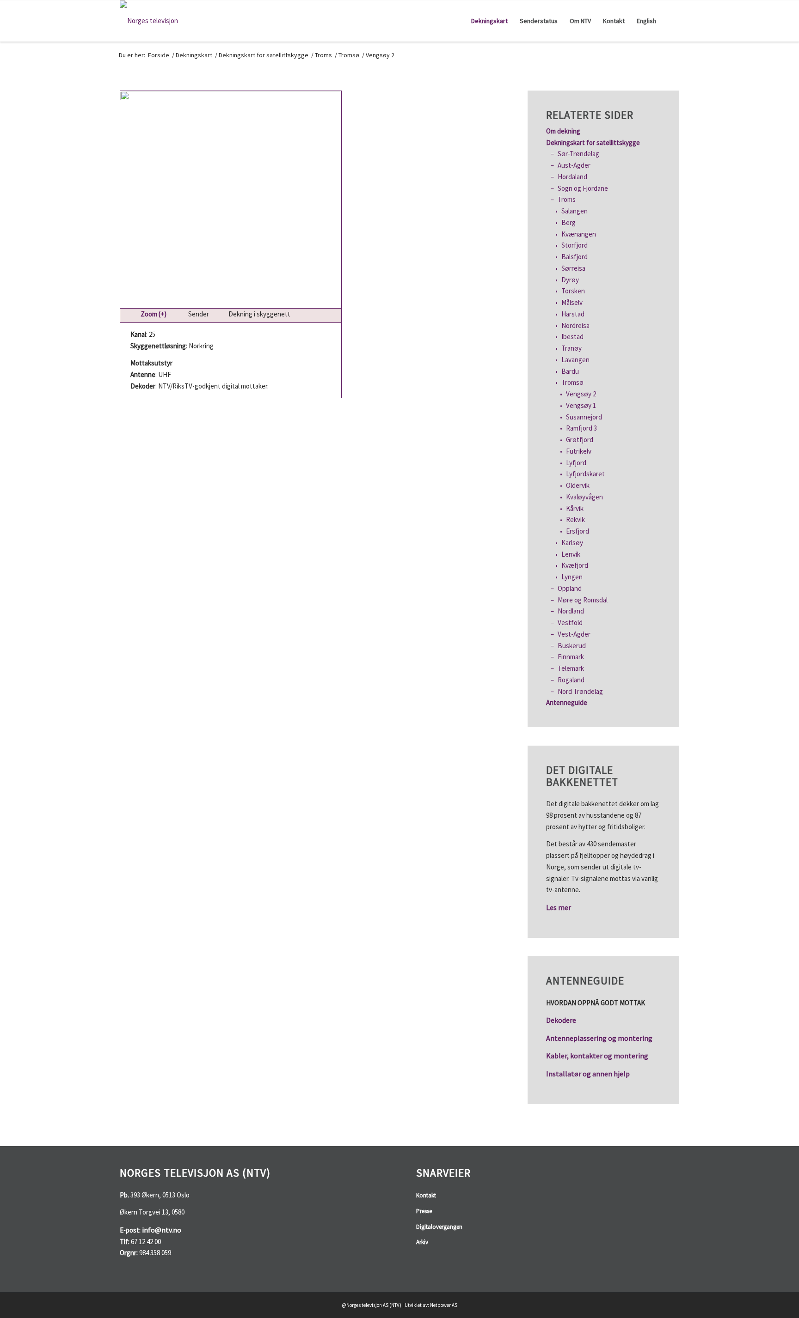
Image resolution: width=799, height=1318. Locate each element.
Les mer (558, 907)
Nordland (571, 611)
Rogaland (571, 679)
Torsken (573, 290)
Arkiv (422, 1242)
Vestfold (570, 622)
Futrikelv (578, 451)
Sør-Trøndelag (578, 153)
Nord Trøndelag (580, 691)
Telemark (571, 668)
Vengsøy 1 (581, 405)
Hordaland (572, 176)
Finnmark (571, 656)
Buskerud (572, 645)
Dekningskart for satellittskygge (593, 142)
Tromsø (572, 382)
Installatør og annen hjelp (588, 1073)
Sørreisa (573, 268)
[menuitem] (489, 20)
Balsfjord (574, 256)
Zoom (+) (153, 314)
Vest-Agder (574, 634)
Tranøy (571, 348)
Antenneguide (566, 702)
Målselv (572, 302)
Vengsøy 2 (581, 393)
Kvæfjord (574, 565)
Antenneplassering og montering (599, 1038)
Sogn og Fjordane (583, 188)
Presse (424, 1211)
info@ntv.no (161, 1229)
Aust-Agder (574, 165)
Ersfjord (577, 531)
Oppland (570, 588)
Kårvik (575, 508)
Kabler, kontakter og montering (597, 1055)
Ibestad (572, 336)
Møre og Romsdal (583, 599)
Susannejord (584, 417)
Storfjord (574, 245)
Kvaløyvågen (584, 496)
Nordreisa (575, 325)
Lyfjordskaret (585, 473)
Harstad (572, 314)
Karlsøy (572, 542)
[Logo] (149, 20)
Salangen (574, 211)
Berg (568, 222)
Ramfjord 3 (581, 428)
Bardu (570, 371)
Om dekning (563, 131)
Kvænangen (578, 234)
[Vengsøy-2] (230, 199)
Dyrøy (570, 279)
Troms (567, 199)
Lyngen (572, 576)
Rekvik (575, 519)
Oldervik (578, 485)
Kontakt (426, 1195)
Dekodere (561, 1020)
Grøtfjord (579, 439)
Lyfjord (576, 462)
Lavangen (575, 359)
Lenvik (570, 554)
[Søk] (670, 20)
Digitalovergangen (439, 1227)
